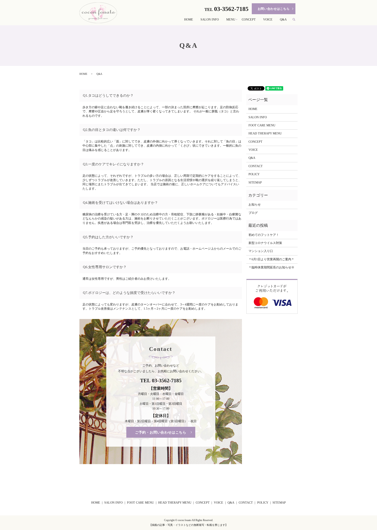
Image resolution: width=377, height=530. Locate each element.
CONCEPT (249, 19)
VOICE (267, 19)
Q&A (283, 19)
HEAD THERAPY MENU (265, 133)
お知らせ (254, 204)
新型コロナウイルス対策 (265, 243)
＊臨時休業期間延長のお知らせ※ (271, 267)
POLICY (254, 174)
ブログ (253, 212)
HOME (188, 19)
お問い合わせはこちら (274, 8)
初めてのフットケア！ (263, 235)
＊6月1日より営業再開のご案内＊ (271, 259)
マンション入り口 (260, 251)
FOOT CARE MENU (261, 125)
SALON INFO (209, 19)
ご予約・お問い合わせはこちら (160, 432)
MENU (230, 19)
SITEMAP (255, 182)
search (296, 19)
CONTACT (255, 166)
